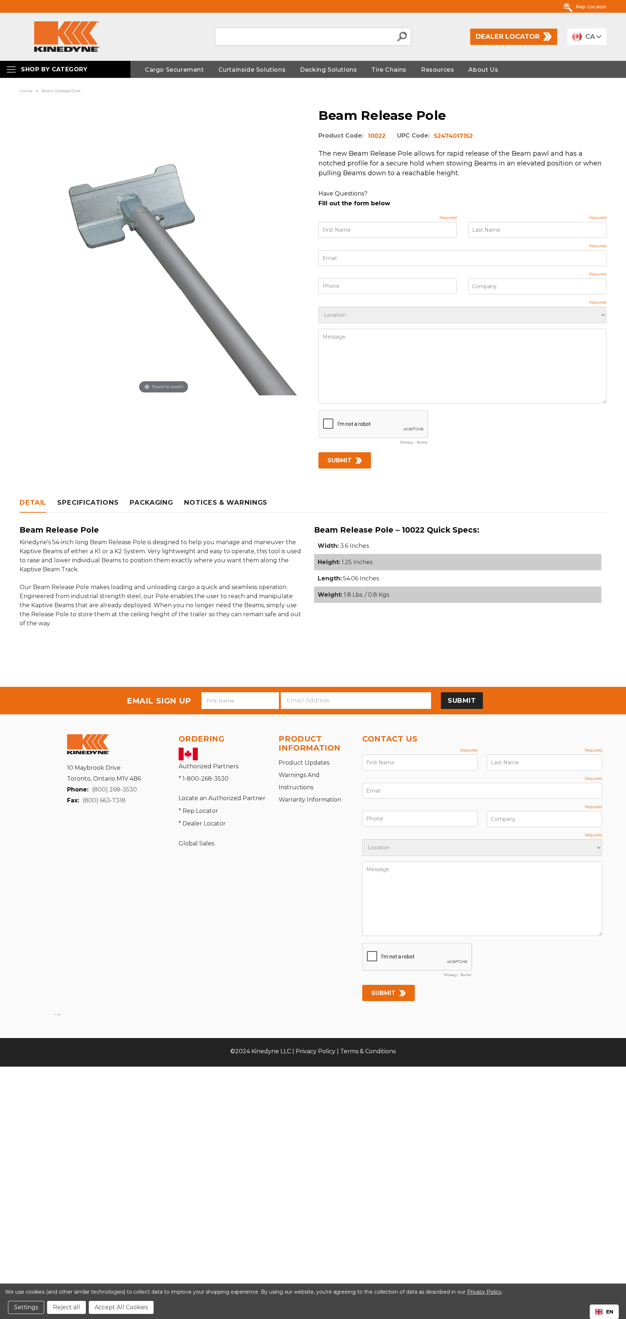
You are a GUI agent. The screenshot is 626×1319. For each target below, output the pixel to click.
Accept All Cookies (121, 1307)
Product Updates (304, 762)
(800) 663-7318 (104, 800)
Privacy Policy (315, 1051)
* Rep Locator (198, 810)
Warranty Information (310, 799)
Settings (26, 1307)
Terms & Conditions (368, 1051)
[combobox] (604, 1312)
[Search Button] (402, 36)
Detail (33, 503)
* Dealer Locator (202, 823)
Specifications (88, 503)
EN (609, 1312)
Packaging (151, 503)
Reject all (66, 1307)
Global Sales (196, 843)
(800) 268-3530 (114, 789)
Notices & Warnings (225, 503)
